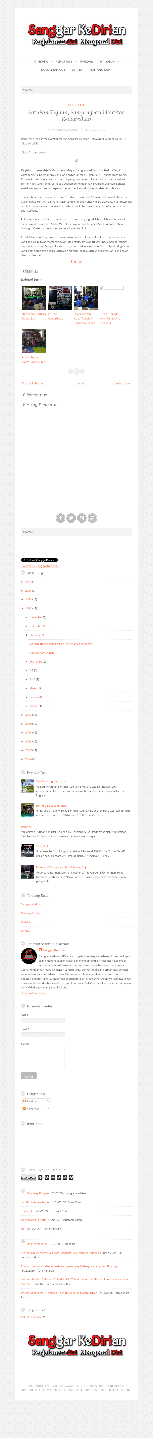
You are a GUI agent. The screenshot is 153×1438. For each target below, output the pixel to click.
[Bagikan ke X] (32, 271)
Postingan (32, 1101)
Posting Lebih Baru (33, 383)
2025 (28, 581)
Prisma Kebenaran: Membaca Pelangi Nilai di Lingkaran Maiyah (59, 1292)
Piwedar (86, 61)
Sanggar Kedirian (31, 904)
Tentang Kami (100, 69)
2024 (28, 590)
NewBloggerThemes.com (111, 1390)
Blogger (117, 1385)
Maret (33, 688)
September (36, 661)
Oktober (35, 635)
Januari (34, 706)
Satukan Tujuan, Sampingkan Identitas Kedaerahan (76, 115)
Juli (31, 670)
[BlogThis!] (28, 271)
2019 (28, 732)
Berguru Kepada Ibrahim (51, 805)
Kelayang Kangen (38, 1193)
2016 (28, 759)
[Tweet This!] (75, 261)
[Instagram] (82, 518)
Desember (36, 617)
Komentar (32, 1108)
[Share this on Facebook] (71, 261)
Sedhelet (26, 1211)
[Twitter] (71, 518)
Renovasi (26, 826)
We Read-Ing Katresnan (51, 781)
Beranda (80, 383)
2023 (28, 599)
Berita (77, 69)
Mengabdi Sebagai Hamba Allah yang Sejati (62, 867)
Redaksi (26, 922)
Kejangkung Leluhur (33, 1219)
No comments (93, 130)
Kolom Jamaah (53, 69)
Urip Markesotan (37, 1243)
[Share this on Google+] (80, 261)
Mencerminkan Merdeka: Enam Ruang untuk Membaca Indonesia (61, 1252)
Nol (23, 1228)
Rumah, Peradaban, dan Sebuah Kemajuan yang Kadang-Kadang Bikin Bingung (69, 1266)
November (36, 626)
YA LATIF (42, 846)
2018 (28, 741)
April (32, 679)
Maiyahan (108, 61)
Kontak (25, 930)
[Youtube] (92, 518)
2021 (28, 714)
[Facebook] (60, 518)
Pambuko (41, 61)
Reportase (64, 61)
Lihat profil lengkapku (34, 993)
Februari (34, 697)
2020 (28, 723)
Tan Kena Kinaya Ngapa (35, 1202)
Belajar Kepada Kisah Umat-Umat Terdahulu (111, 318)
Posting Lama (122, 383)
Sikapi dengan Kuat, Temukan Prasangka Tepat (84, 318)
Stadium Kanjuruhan (41, 652)
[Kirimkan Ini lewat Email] (25, 271)
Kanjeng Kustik (30, 913)
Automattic (48, 1390)
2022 (28, 608)
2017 (28, 750)
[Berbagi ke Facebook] (36, 271)
